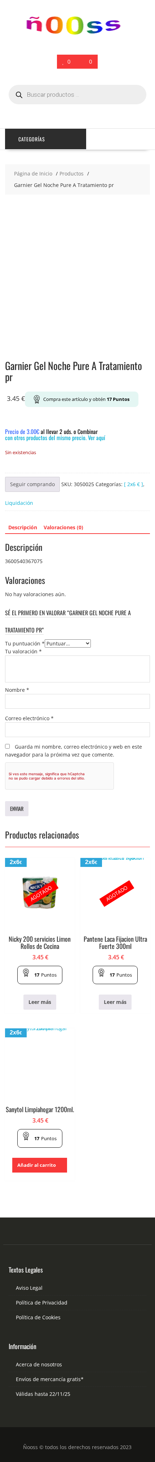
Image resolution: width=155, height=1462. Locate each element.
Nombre (17, 689)
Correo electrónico (29, 718)
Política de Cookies (38, 1317)
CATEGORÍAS (31, 139)
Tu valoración (23, 651)
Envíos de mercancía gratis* (50, 1379)
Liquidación (19, 502)
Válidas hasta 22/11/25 (43, 1393)
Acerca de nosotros (39, 1364)
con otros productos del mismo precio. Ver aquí (55, 437)
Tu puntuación (25, 643)
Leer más (39, 1002)
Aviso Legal (29, 1287)
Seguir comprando (32, 484)
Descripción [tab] (22, 527)
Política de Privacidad (41, 1302)
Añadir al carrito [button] (36, 1165)
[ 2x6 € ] (133, 484)
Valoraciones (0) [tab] (63, 527)
